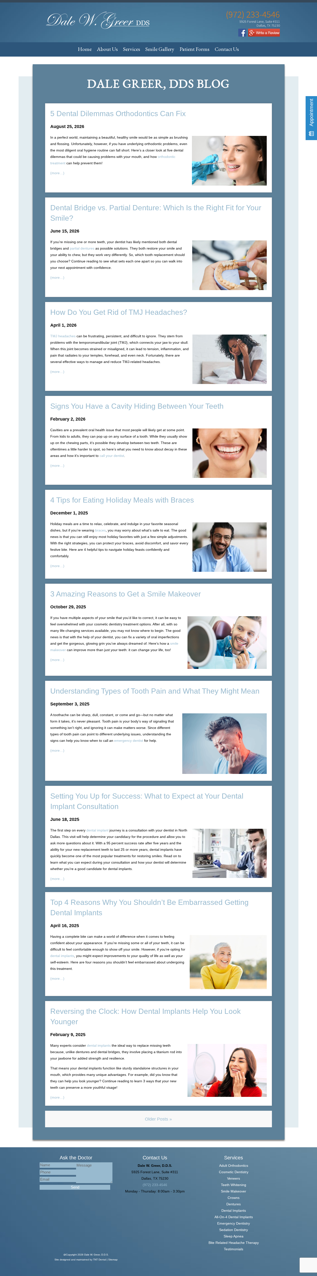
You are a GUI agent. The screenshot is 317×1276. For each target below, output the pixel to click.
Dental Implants (233, 1210)
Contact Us (227, 49)
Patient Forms (195, 49)
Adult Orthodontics (233, 1166)
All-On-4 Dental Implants (233, 1217)
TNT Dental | (100, 1259)
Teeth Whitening (233, 1185)
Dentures (233, 1204)
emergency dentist (128, 741)
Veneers (233, 1178)
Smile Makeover (233, 1191)
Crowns (233, 1198)
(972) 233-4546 (253, 14)
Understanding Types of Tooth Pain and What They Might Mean (155, 691)
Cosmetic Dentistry (233, 1172)
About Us (107, 49)
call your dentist (112, 456)
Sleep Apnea (233, 1236)
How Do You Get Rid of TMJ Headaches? (118, 312)
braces (100, 530)
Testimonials (233, 1249)
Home (85, 49)
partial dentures (82, 248)
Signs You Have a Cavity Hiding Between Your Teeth (137, 406)
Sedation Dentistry (233, 1230)
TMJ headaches (63, 336)
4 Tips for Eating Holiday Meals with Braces (122, 500)
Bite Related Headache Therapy (234, 1243)
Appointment (311, 113)
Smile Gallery (159, 49)
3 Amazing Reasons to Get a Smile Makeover (125, 594)
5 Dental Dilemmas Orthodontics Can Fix (118, 113)
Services (131, 49)
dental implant (97, 830)
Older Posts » (158, 1119)
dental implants (62, 956)
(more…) (57, 173)
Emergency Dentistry (233, 1223)
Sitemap (113, 1259)
